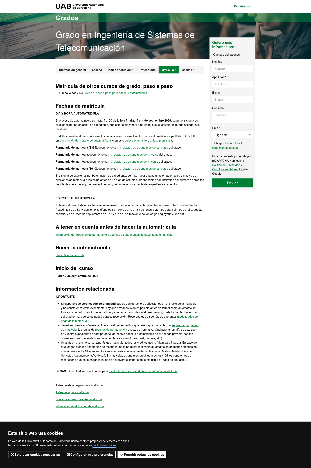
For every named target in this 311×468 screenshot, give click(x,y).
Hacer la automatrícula (70, 255)
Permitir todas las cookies (144, 454)
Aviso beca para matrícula (72, 392)
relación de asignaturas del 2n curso (145, 147)
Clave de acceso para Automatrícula (79, 399)
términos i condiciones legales (227, 145)
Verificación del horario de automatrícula (85, 140)
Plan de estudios (119, 70)
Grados (67, 17)
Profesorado (147, 70)
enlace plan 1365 (161, 140)
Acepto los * (227, 145)
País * (216, 128)
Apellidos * (219, 77)
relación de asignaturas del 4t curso (135, 161)
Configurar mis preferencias (92, 454)
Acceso (97, 70)
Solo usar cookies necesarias (37, 454)
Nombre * (218, 61)
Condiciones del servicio (228, 169)
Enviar (232, 182)
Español (244, 6)
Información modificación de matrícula (80, 406)
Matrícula (167, 70)
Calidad (187, 70)
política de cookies (104, 445)
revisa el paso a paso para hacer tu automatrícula (115, 93)
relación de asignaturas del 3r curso (135, 154)
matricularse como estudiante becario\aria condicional (143, 371)
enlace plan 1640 (136, 140)
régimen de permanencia (111, 329)
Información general (72, 70)
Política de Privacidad (226, 165)
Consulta (218, 108)
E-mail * (217, 92)
